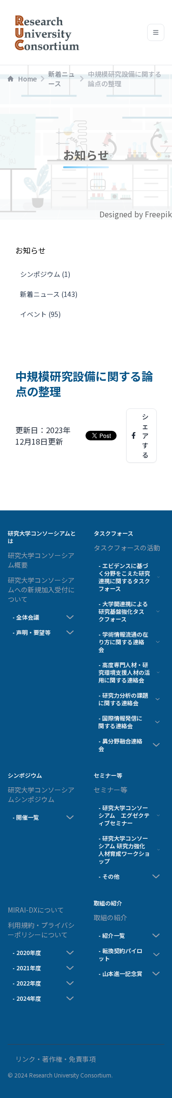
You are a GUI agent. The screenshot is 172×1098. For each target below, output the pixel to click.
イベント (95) (40, 314)
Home (27, 78)
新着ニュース (61, 78)
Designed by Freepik (135, 214)
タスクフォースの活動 (127, 547)
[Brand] (45, 32)
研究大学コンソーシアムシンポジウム (41, 794)
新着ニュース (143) (48, 294)
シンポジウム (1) (45, 274)
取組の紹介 (110, 917)
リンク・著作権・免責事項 (55, 1059)
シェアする (145, 435)
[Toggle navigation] (155, 32)
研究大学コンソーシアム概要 (41, 559)
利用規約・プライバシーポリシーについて (41, 929)
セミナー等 (110, 789)
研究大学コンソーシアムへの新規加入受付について (41, 589)
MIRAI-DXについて (36, 910)
